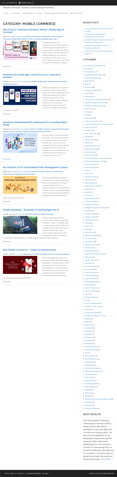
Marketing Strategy (91, 235)
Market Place (89, 232)
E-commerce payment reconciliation (97, 158)
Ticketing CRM (90, 380)
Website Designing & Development (56, 13)
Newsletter (88, 263)
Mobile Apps (16, 39)
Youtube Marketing (91, 408)
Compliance (89, 96)
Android (29, 36)
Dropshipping (89, 152)
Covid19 (87, 112)
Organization (89, 285)
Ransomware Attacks (92, 312)
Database (88, 136)
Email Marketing (90, 167)
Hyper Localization (91, 198)
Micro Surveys (89, 238)
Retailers (65, 129)
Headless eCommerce (92, 186)
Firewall (87, 174)
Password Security (91, 288)
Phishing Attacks (90, 297)
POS (86, 300)
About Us (13, 473)
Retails (5, 131)
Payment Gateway (91, 291)
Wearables (88, 390)
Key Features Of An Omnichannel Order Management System (35, 167)
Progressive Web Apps (92, 306)
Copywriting (89, 109)
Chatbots (88, 93)
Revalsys (14, 84)
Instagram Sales (90, 204)
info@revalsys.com (27, 3)
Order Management (91, 282)
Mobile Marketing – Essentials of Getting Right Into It (31, 210)
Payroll (87, 294)
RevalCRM (88, 334)
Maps (87, 229)
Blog (86, 84)
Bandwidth (88, 81)
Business (39, 13)
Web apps (88, 393)
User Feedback (90, 387)
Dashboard (88, 130)
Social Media (89, 362)
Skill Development (91, 359)
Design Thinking (90, 140)
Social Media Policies (92, 368)
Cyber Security (90, 127)
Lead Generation (90, 220)
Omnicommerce (9, 174)
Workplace (88, 402)
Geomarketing (90, 180)
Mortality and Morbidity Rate (94, 254)
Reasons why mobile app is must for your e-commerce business (32, 76)
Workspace (89, 405)
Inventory (88, 211)
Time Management (91, 383)
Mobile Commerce (28, 39)
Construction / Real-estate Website (97, 99)
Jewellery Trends (90, 217)
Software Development (93, 371)
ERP (86, 170)
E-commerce (15, 13)
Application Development (41, 36)
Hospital (87, 192)
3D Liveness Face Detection (94, 65)
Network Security (76, 13)
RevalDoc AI (89, 337)
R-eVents (88, 309)
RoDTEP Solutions (91, 346)
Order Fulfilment (90, 278)
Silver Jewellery (90, 356)
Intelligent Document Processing (96, 207)
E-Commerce (32, 129)
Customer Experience (92, 121)
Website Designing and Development (36, 131)
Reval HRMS (89, 328)
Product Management (92, 303)
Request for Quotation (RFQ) (94, 316)
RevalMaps (88, 340)
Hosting (87, 195)
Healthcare (88, 189)
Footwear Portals (90, 177)
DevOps (87, 143)
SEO (86, 353)
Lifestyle (87, 223)
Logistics (88, 226)
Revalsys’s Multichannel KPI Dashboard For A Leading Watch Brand (35, 123)
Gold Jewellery (90, 183)
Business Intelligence (92, 90)
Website (19, 131)
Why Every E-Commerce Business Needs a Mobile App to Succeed (33, 31)
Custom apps (56, 36)
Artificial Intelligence (92, 78)
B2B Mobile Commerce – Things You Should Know (29, 250)
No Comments (20, 36)
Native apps (53, 39)
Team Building (90, 374)
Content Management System (95, 102)
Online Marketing (91, 275)
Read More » (7, 66)
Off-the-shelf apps (91, 266)
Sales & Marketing (62, 254)
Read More (105, 459)
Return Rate (89, 325)
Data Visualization (91, 133)
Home (6, 13)
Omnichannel (57, 129)
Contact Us (21, 473)
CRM (86, 115)
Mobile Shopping (42, 39)
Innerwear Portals (91, 201)
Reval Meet (88, 331)
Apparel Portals (90, 72)
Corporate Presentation (33, 473)
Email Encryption (91, 164)
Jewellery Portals (91, 214)
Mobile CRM (89, 248)
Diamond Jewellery (91, 146)
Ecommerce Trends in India (94, 161)
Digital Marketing (27, 13)
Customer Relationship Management (97, 124)
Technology (89, 377)
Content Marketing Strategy (94, 106)
